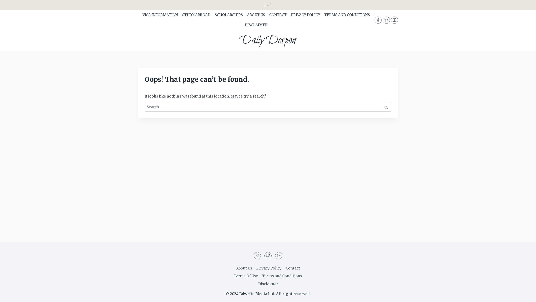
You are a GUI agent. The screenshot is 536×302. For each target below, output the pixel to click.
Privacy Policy (305, 15)
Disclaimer (256, 25)
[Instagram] (394, 20)
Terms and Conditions (347, 15)
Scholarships (229, 15)
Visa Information (160, 15)
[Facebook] (378, 20)
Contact (278, 15)
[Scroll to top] (525, 295)
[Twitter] (386, 20)
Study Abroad (196, 15)
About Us (256, 15)
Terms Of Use (246, 276)
